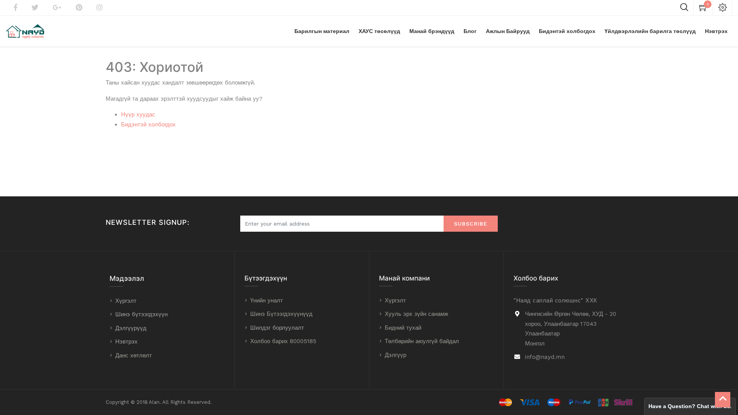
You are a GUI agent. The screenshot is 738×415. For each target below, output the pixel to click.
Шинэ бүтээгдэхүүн (141, 314)
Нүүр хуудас (138, 114)
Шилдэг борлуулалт (277, 327)
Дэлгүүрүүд (130, 328)
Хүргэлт (125, 300)
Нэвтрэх (126, 341)
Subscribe (470, 224)
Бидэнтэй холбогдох (148, 124)
